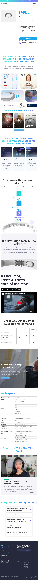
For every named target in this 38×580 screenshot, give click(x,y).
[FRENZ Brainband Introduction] (30, 120)
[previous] (1, 120)
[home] (5, 3)
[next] (37, 120)
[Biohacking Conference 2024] (19, 120)
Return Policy (26, 564)
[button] (34, 3)
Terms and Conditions (26, 557)
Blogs (18, 559)
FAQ (18, 561)
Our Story (32, 556)
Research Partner (34, 559)
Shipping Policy (26, 562)
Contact (18, 556)
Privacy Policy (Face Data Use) (27, 570)
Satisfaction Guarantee (26, 567)
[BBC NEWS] (7, 120)
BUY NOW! (29, 0)
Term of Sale (26, 558)
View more (19, 130)
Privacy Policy (26, 560)
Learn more (35, 45)
